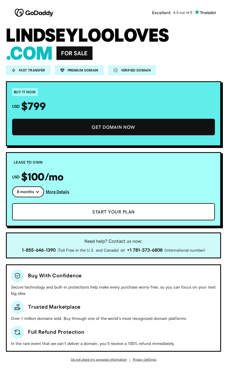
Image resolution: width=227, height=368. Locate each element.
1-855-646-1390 (39, 249)
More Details (57, 192)
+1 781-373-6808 (145, 249)
